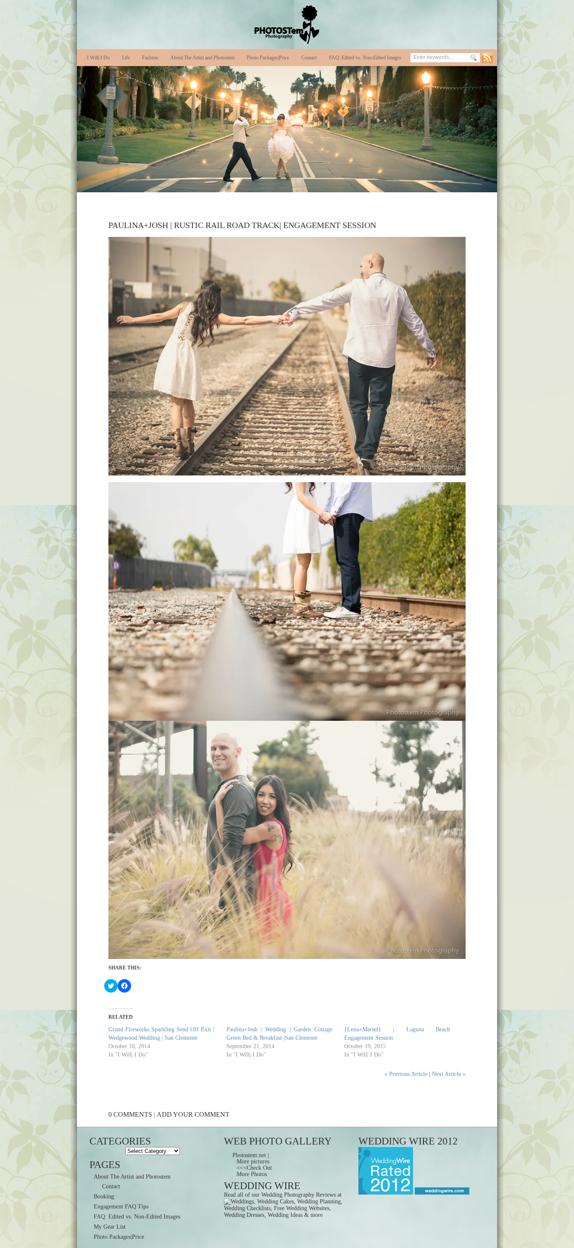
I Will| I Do (98, 58)
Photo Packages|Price (268, 58)
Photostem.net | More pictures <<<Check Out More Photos (252, 1164)
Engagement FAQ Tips (121, 1206)
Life (126, 58)
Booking (104, 1196)
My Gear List (110, 1227)
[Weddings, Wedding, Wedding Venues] (441, 1193)
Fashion (150, 58)
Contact (308, 58)
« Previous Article (405, 1074)
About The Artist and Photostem (202, 58)
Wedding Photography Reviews (298, 1195)
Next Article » (449, 1074)
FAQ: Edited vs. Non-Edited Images (365, 58)
